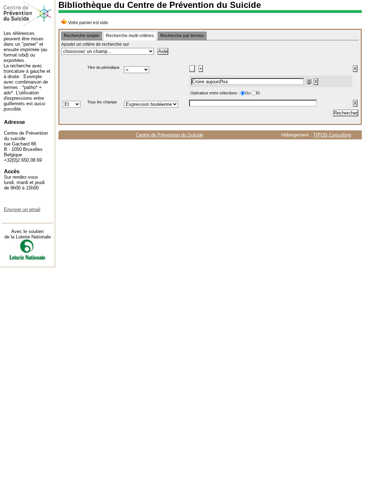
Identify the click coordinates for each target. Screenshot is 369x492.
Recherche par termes (182, 35)
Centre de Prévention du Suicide (169, 135)
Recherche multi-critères (130, 35)
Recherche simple (81, 35)
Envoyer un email (22, 209)
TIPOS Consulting (332, 135)
